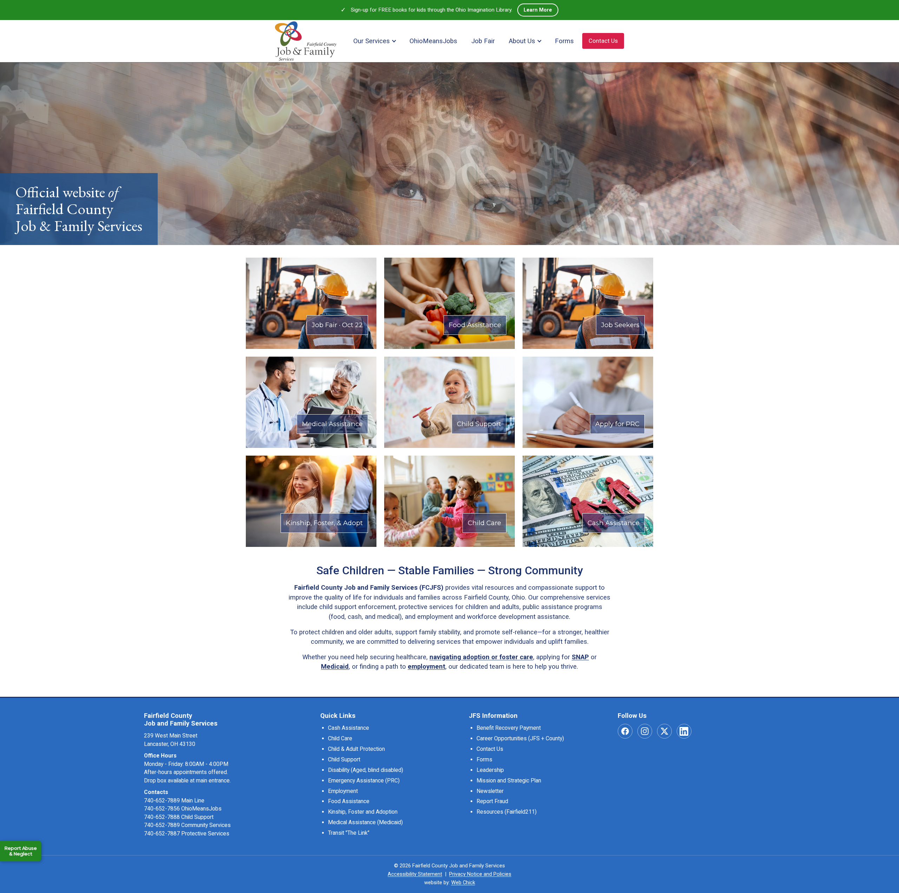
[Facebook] (625, 731)
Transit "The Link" (348, 832)
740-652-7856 (162, 808)
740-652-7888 (162, 817)
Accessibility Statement (415, 874)
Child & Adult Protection (356, 749)
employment (426, 666)
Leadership (490, 770)
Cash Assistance (348, 728)
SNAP (580, 657)
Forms (564, 41)
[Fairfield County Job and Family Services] (305, 41)
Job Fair (483, 41)
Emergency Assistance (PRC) (364, 780)
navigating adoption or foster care (481, 657)
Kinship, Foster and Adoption (363, 811)
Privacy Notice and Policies (480, 874)
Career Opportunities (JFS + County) (520, 738)
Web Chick (463, 882)
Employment (343, 791)
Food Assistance (348, 801)
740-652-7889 (162, 800)
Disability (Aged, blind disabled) (365, 770)
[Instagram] (644, 731)
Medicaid (335, 666)
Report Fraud (492, 801)
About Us (522, 41)
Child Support (344, 759)
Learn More (541, 10)
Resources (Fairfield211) (507, 811)
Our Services (371, 41)
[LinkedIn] (684, 731)
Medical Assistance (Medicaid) (365, 822)
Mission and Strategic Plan (509, 780)
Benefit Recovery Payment (509, 728)
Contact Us (603, 40)
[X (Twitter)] (664, 731)
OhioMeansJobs (433, 41)
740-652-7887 (162, 833)
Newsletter (490, 791)
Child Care (340, 738)
